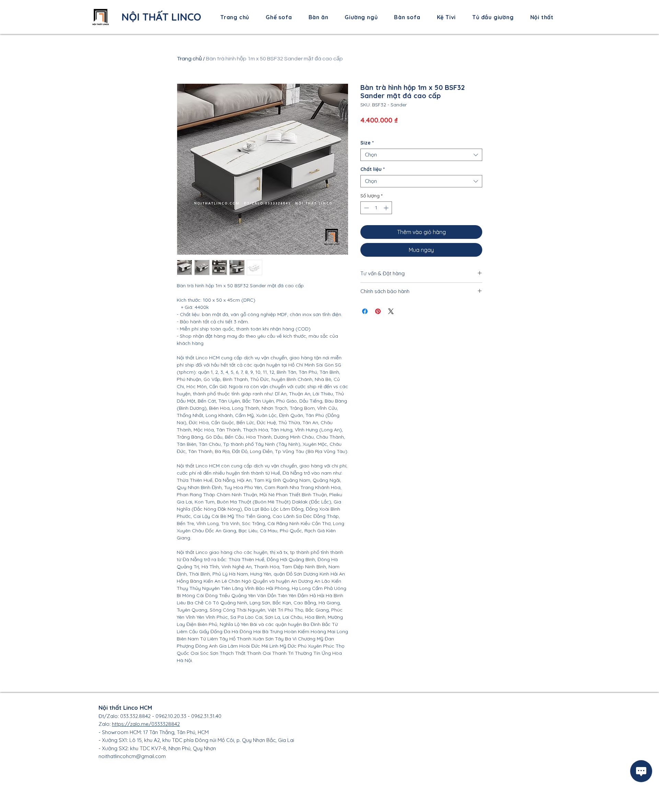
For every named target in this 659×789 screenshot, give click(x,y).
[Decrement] (365, 208)
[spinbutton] (376, 208)
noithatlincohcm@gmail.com (132, 756)
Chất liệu (372, 169)
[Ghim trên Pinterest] (378, 311)
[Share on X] (391, 311)
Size (367, 143)
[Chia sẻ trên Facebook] (365, 311)
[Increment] (386, 208)
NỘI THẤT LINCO (161, 16)
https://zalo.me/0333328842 (146, 724)
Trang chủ (189, 58)
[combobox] (421, 155)
